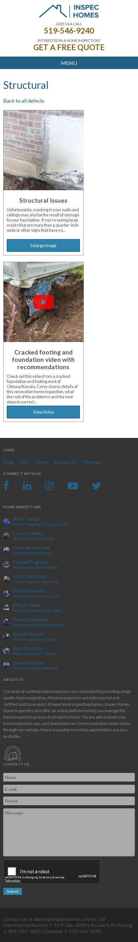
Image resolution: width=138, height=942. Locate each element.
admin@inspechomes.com (62, 919)
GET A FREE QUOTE (69, 47)
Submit (13, 891)
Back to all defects (23, 100)
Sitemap (92, 462)
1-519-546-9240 (68, 925)
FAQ (25, 462)
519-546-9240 (69, 30)
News (42, 462)
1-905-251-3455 (22, 931)
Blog (8, 462)
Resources (65, 462)
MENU (69, 63)
